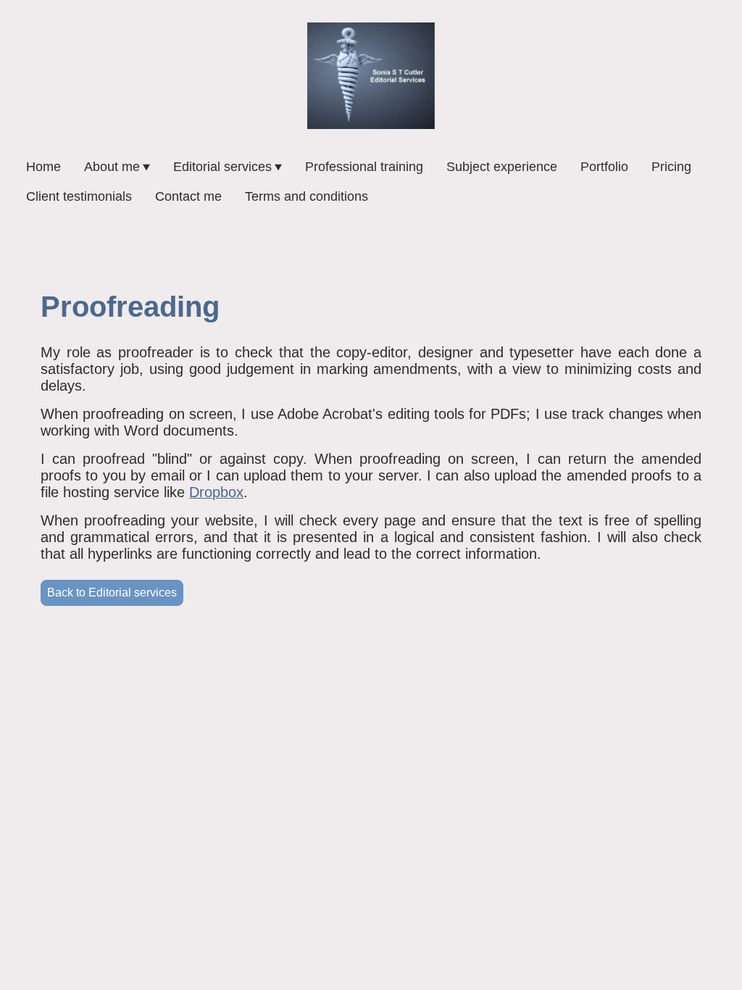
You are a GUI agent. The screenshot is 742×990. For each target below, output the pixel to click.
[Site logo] (371, 75)
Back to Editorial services (112, 592)
